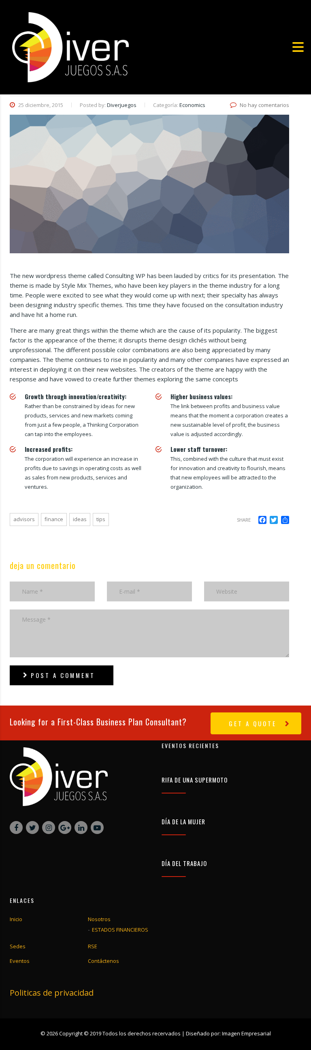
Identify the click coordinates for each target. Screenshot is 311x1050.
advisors (24, 519)
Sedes (18, 946)
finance (54, 519)
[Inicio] (70, 46)
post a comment (63, 675)
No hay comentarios (264, 105)
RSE (92, 946)
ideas (80, 519)
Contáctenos (103, 961)
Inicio (16, 919)
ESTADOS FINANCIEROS (120, 929)
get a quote (253, 723)
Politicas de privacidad (52, 992)
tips (100, 519)
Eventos (20, 961)
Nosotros (99, 919)
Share (244, 520)
